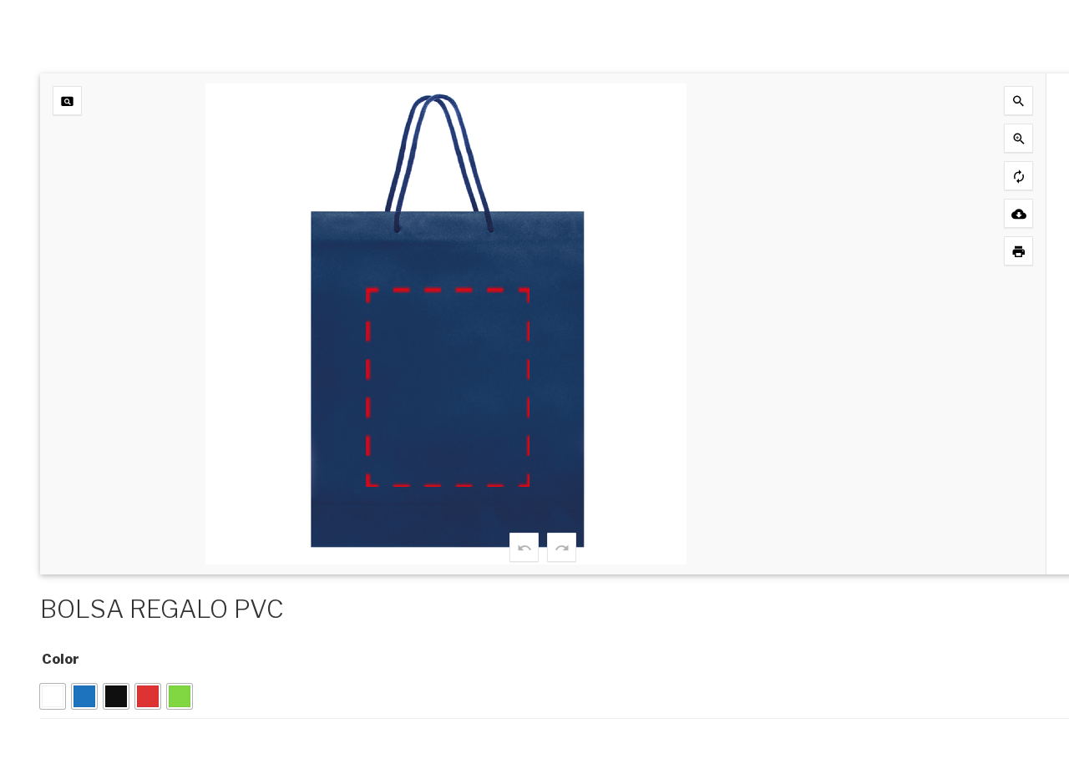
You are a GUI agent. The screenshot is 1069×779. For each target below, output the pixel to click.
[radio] (52, 696)
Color (60, 659)
